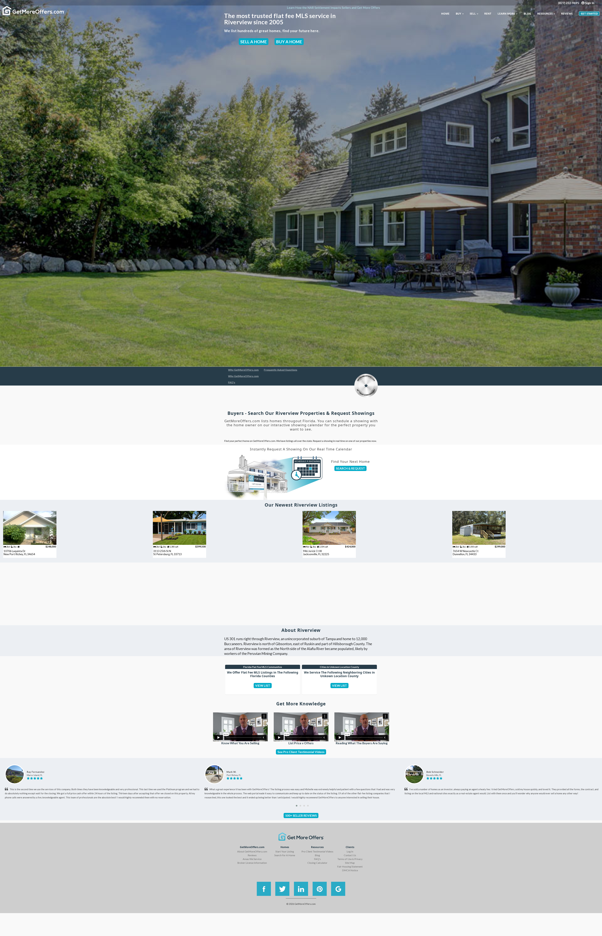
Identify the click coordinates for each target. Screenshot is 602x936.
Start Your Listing (284, 851)
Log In (350, 851)
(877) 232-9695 (568, 3)
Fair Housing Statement (350, 866)
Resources (545, 13)
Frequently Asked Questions (280, 369)
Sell (473, 13)
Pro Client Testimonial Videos (317, 851)
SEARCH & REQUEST (350, 468)
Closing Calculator (317, 862)
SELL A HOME (253, 41)
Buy (458, 13)
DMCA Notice (350, 870)
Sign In (589, 3)
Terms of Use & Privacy (349, 858)
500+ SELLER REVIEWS (301, 815)
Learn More (506, 13)
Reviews (567, 13)
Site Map (350, 862)
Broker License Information (252, 862)
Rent (487, 13)
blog (527, 13)
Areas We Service (252, 858)
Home (445, 13)
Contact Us (350, 855)
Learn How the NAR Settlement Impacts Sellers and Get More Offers (333, 7)
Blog (317, 855)
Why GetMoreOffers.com (243, 369)
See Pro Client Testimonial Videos (301, 752)
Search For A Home (284, 855)
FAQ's (231, 382)
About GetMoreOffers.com (252, 851)
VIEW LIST (262, 685)
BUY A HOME (289, 41)
